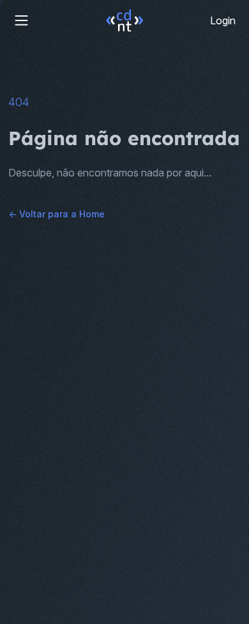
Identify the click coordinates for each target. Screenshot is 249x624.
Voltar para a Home (56, 213)
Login (223, 20)
